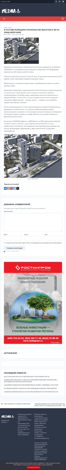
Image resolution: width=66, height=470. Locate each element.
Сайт (45, 234)
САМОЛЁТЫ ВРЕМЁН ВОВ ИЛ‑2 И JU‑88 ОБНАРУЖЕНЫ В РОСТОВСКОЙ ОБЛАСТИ (31, 392)
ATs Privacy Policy (15, 251)
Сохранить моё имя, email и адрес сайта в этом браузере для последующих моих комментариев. (34, 243)
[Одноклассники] (8, 188)
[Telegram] (14, 188)
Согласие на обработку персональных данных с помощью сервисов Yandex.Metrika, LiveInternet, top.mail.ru (41, 446)
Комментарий (8, 211)
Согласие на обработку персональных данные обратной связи (40, 452)
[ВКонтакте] (5, 188)
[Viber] (11, 188)
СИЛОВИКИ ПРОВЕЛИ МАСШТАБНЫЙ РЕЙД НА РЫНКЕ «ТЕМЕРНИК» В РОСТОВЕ (31, 385)
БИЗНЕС (6, 27)
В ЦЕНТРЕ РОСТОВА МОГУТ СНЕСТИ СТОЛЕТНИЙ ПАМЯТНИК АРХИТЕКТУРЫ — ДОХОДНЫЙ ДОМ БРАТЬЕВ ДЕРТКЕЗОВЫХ (31, 380)
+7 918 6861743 (38, 436)
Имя (5, 234)
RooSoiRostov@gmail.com (41, 438)
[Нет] (64, 465)
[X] (17, 188)
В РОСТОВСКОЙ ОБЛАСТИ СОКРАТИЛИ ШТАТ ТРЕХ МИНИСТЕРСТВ (26, 376)
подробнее (41, 463)
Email (26, 234)
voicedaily (8, 34)
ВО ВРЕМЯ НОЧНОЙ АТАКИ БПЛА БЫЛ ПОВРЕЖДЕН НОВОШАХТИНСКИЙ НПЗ (30, 388)
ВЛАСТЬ (10, 27)
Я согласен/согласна (33, 467)
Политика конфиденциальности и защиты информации (40, 457)
